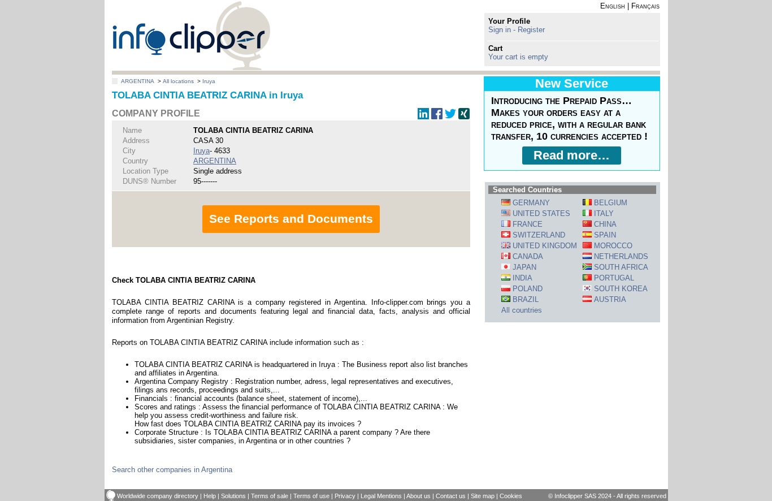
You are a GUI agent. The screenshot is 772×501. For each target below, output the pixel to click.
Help (209, 496)
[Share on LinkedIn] (423, 117)
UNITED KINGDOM (543, 245)
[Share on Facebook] (437, 117)
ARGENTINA (137, 81)
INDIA (521, 278)
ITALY (603, 213)
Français (645, 6)
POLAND (526, 288)
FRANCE (526, 224)
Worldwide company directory (157, 496)
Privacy (345, 496)
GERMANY (530, 202)
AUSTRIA (609, 299)
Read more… (572, 155)
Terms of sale (269, 496)
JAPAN (523, 267)
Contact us (451, 496)
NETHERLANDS (620, 256)
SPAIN (604, 235)
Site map (483, 496)
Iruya (208, 81)
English (612, 6)
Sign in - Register (516, 29)
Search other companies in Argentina (172, 469)
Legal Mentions (381, 496)
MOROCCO (612, 245)
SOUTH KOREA (620, 288)
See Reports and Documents (291, 218)
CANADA (526, 256)
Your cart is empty (518, 57)
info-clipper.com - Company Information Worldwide (191, 35)
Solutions (233, 496)
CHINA (604, 224)
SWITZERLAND (537, 235)
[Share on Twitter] (450, 117)
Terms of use (311, 496)
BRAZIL (524, 299)
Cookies (511, 496)
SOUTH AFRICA (620, 267)
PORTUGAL (613, 278)
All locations (178, 81)
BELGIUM (609, 202)
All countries (521, 310)
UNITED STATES (540, 213)
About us (418, 496)
